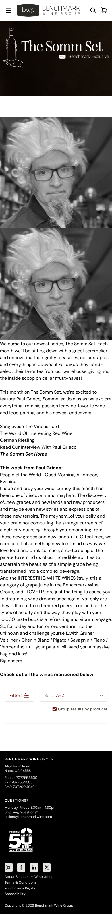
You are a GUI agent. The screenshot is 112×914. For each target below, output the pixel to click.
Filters (16, 695)
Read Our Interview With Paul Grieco (38, 447)
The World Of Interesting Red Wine (36, 433)
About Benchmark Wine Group (29, 876)
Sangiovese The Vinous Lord (29, 426)
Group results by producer (82, 709)
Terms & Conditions (20, 882)
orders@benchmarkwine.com (28, 816)
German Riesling (17, 440)
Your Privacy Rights (20, 888)
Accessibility (15, 894)
